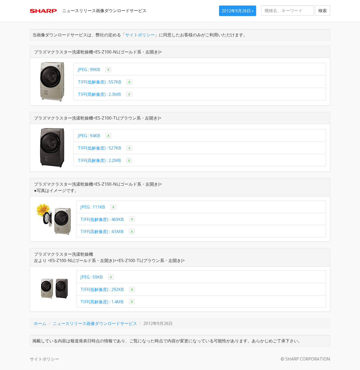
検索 (322, 10)
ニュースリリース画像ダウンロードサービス (104, 10)
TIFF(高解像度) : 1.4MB (102, 301)
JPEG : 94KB (89, 136)
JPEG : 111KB (92, 207)
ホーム (40, 323)
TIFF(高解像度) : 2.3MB (99, 94)
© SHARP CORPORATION (305, 359)
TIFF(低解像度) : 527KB (99, 148)
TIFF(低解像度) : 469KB (102, 219)
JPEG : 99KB (89, 69)
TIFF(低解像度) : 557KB (99, 82)
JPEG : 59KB (91, 277)
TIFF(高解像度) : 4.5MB (102, 231)
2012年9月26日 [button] (236, 11)
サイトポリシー (140, 35)
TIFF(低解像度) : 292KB (102, 289)
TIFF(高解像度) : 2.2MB (99, 160)
